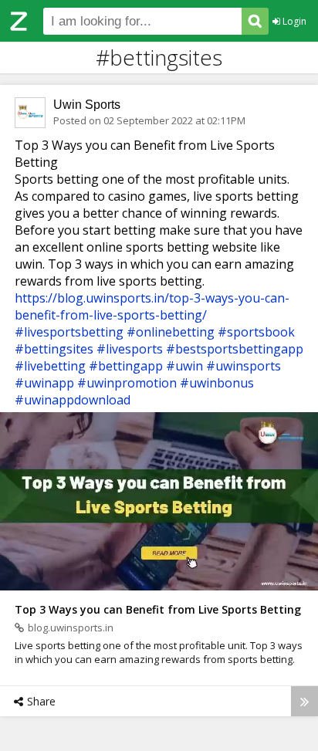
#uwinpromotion (127, 382)
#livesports (129, 348)
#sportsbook (256, 331)
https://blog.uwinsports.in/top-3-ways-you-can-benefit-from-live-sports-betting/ (152, 306)
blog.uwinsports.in (70, 627)
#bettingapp (126, 365)
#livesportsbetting (69, 331)
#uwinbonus (217, 382)
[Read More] (304, 701)
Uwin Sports (86, 104)
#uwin (184, 365)
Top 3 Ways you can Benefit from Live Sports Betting (158, 609)
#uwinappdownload (72, 399)
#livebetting (50, 365)
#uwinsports (243, 365)
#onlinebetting (171, 331)
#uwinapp (44, 382)
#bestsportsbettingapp (234, 348)
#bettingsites (54, 348)
